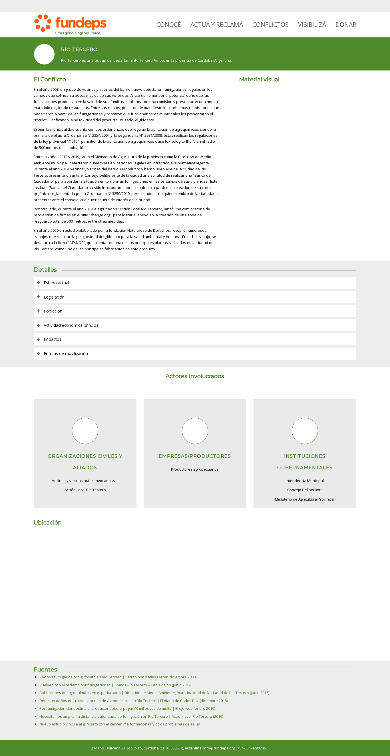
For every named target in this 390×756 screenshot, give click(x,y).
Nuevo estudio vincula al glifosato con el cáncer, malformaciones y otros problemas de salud (119, 724)
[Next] (343, 133)
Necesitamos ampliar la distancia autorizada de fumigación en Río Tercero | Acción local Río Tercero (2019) (131, 716)
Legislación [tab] (54, 297)
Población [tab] (53, 311)
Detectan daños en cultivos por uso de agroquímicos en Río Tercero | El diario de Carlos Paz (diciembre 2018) (133, 700)
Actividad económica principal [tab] (71, 325)
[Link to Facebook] (335, 6)
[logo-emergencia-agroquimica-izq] (70, 24)
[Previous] (251, 133)
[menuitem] (164, 24)
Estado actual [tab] (56, 282)
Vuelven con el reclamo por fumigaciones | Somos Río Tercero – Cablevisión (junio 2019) (115, 685)
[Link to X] (352, 6)
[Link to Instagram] (343, 6)
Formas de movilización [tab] (66, 353)
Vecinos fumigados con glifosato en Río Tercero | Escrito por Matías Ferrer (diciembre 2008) (117, 677)
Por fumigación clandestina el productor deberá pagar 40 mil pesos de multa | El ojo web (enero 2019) (127, 708)
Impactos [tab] (52, 339)
